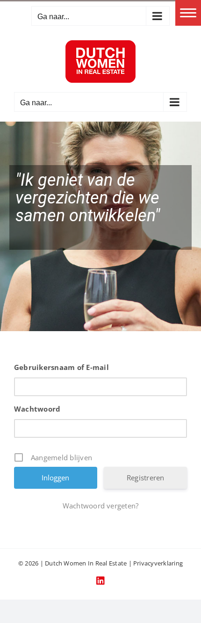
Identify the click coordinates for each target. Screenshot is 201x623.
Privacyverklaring (158, 563)
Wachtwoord (37, 408)
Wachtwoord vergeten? (101, 505)
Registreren (146, 477)
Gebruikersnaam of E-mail (61, 367)
